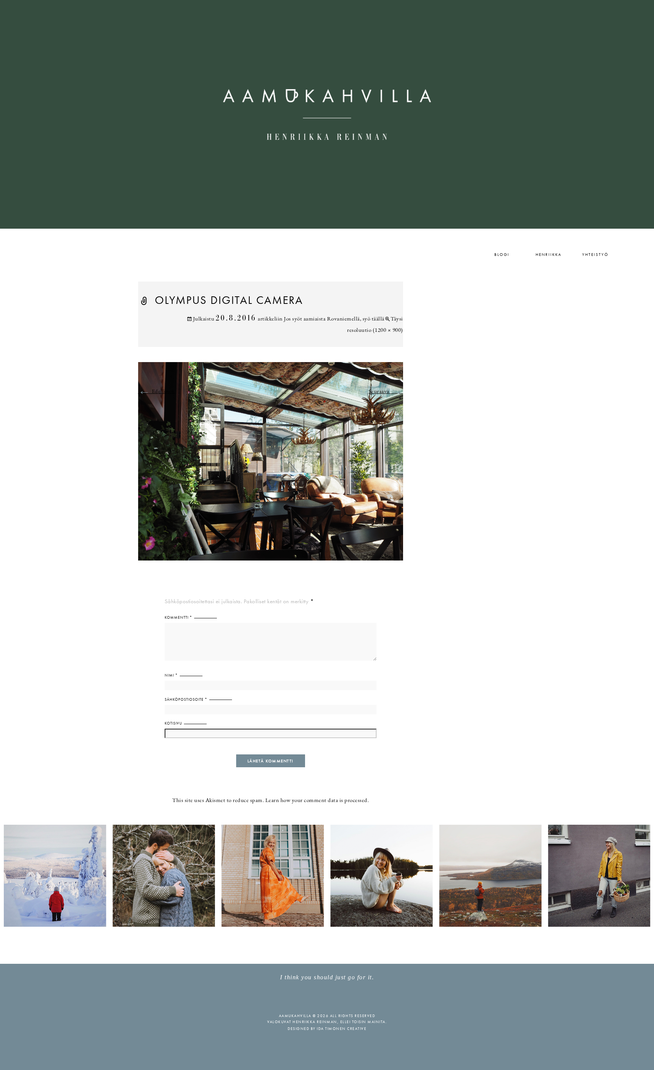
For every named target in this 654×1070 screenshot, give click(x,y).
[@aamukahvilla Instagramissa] (327, 875)
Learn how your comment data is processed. (317, 801)
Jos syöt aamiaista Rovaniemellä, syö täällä (334, 319)
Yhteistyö (595, 254)
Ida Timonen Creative (341, 1028)
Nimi (171, 675)
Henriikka (549, 254)
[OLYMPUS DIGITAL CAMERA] (270, 466)
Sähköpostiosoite (186, 699)
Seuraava (386, 392)
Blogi (501, 254)
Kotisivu (173, 723)
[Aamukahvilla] (327, 114)
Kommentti (178, 617)
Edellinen (156, 392)
